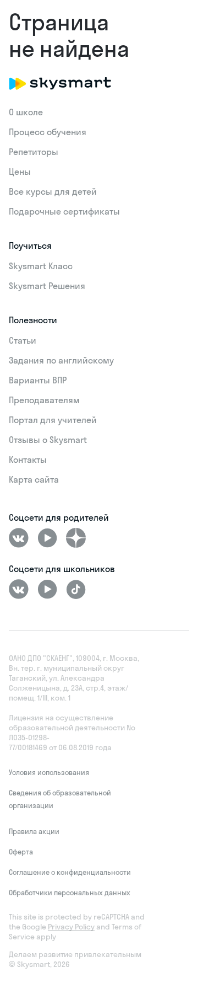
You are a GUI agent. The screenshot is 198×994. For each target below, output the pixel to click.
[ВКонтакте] (19, 538)
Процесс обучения (47, 131)
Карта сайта (34, 479)
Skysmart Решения (47, 285)
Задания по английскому (61, 360)
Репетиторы (33, 151)
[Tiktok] (76, 589)
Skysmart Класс (41, 265)
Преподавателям (44, 399)
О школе (26, 111)
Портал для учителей (53, 419)
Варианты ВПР (38, 380)
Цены (20, 171)
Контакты (28, 459)
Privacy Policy (71, 927)
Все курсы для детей (53, 191)
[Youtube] (47, 538)
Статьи (22, 340)
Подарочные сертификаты (64, 211)
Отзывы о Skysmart (48, 439)
